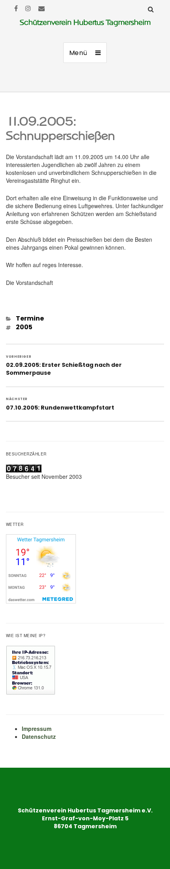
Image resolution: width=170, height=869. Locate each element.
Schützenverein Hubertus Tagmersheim (85, 22)
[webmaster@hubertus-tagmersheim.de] (41, 8)
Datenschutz (39, 736)
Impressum (36, 728)
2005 (24, 327)
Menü (78, 52)
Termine (30, 318)
